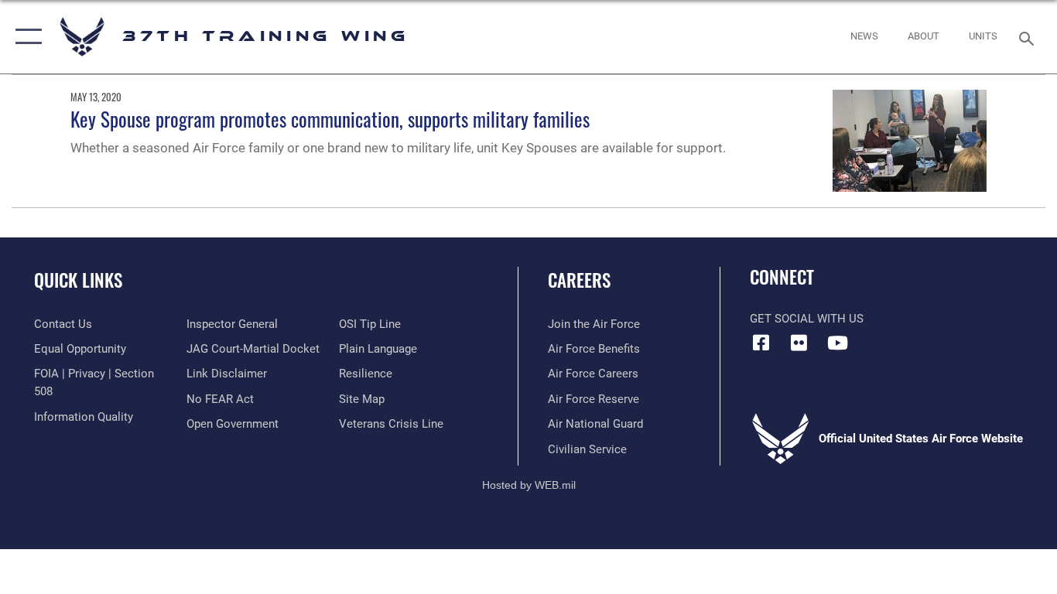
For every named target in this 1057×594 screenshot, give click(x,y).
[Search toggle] (1029, 37)
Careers (579, 280)
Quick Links (78, 280)
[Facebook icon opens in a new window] (761, 342)
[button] (25, 36)
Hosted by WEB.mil (529, 485)
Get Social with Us (807, 319)
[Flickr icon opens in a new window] (799, 342)
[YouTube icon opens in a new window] (837, 342)
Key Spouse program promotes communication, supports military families (330, 118)
